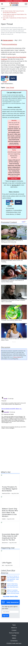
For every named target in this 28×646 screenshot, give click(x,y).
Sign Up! (5, 615)
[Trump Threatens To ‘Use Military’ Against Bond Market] (10, 479)
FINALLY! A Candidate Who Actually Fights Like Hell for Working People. (13, 591)
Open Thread (7, 24)
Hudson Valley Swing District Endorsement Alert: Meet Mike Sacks (12, 585)
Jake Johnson (5, 542)
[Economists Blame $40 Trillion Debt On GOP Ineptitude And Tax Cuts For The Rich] (10, 527)
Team (14, 625)
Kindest (5, 81)
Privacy (14, 635)
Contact (14, 630)
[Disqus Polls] (14, 378)
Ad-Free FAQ (15, 185)
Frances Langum (8, 40)
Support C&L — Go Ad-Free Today (14, 1)
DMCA (14, 638)
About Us (14, 627)
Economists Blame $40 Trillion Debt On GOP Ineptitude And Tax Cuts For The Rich (10, 537)
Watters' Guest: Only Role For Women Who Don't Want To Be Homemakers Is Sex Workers (10, 512)
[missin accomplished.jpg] (9, 44)
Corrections (14, 641)
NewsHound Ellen (6, 493)
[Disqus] (14, 412)
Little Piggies (7, 563)
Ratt (3, 565)
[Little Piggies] (10, 555)
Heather (4, 519)
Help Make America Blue (10, 596)
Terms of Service (17, 357)
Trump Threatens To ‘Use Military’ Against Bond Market (9, 489)
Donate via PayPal (13, 78)
